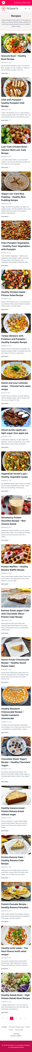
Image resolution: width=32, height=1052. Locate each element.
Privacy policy (19, 1030)
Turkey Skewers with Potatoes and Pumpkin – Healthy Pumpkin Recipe (14, 339)
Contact (27, 1027)
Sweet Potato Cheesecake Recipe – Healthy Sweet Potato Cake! (15, 662)
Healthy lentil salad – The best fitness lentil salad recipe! (14, 951)
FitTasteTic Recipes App (16, 1027)
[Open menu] (29, 8)
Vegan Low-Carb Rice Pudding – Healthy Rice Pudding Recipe (13, 196)
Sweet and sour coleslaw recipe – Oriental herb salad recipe (15, 386)
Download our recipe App (22, 2)
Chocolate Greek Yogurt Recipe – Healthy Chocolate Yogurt (15, 762)
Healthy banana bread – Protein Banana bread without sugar (13, 811)
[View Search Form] (25, 8)
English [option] (19, 1036)
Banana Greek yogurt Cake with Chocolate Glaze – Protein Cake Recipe (15, 613)
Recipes (4, 1027)
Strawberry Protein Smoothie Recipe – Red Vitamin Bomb (13, 520)
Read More (5, 73)
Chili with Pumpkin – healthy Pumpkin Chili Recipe (12, 102)
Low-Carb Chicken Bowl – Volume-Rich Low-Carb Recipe (14, 149)
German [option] (13, 1036)
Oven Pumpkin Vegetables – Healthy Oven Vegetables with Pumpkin (15, 246)
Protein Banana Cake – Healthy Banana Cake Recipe (13, 860)
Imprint (11, 1030)
